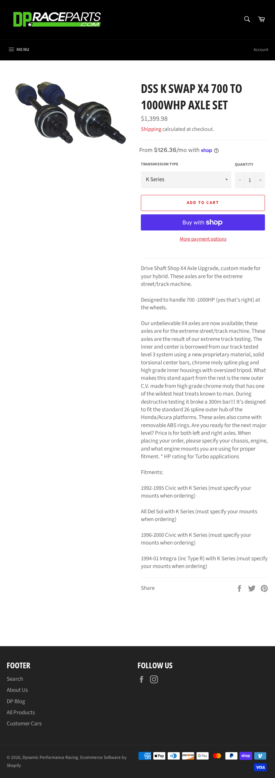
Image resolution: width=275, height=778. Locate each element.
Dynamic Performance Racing (50, 757)
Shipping (151, 129)
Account (261, 50)
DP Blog (16, 701)
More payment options (203, 239)
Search (15, 679)
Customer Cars (24, 724)
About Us (17, 690)
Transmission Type (159, 164)
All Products (21, 713)
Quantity (244, 164)
